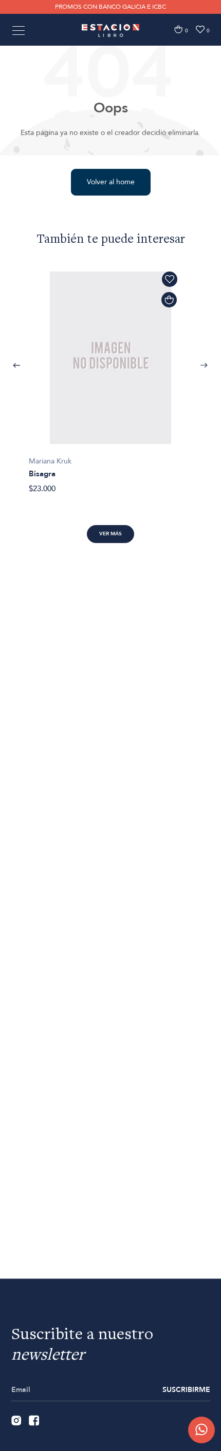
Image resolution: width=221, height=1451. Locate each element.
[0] (178, 29)
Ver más (110, 533)
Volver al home (111, 182)
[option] (111, 377)
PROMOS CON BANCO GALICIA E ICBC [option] (110, 7)
